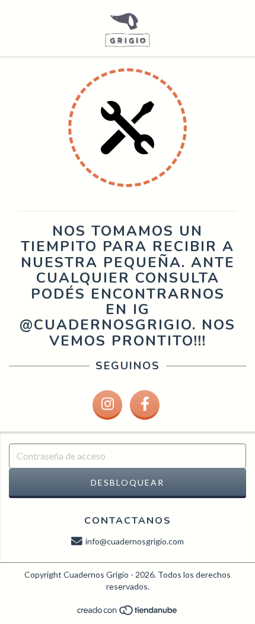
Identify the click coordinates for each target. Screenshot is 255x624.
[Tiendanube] (128, 613)
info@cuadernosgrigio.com (134, 541)
